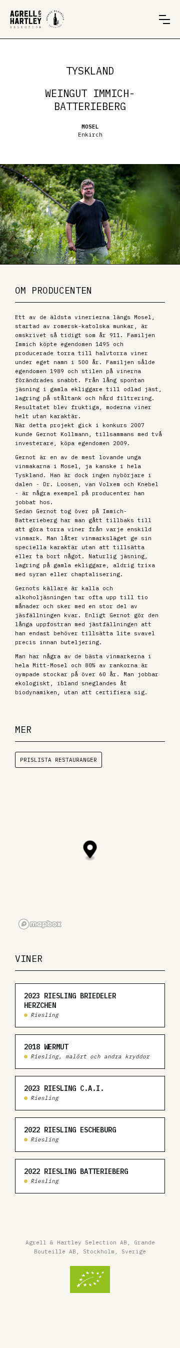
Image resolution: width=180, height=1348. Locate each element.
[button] (164, 19)
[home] (37, 19)
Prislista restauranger (58, 759)
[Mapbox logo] (40, 924)
